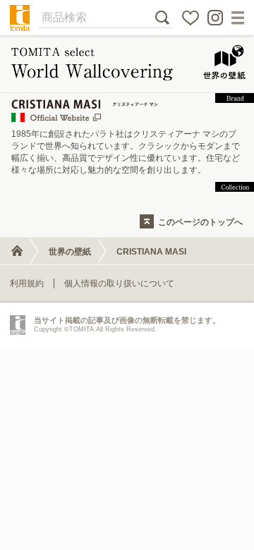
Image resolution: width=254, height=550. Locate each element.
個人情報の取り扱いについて (119, 283)
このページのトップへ (200, 222)
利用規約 (27, 283)
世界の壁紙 (70, 252)
